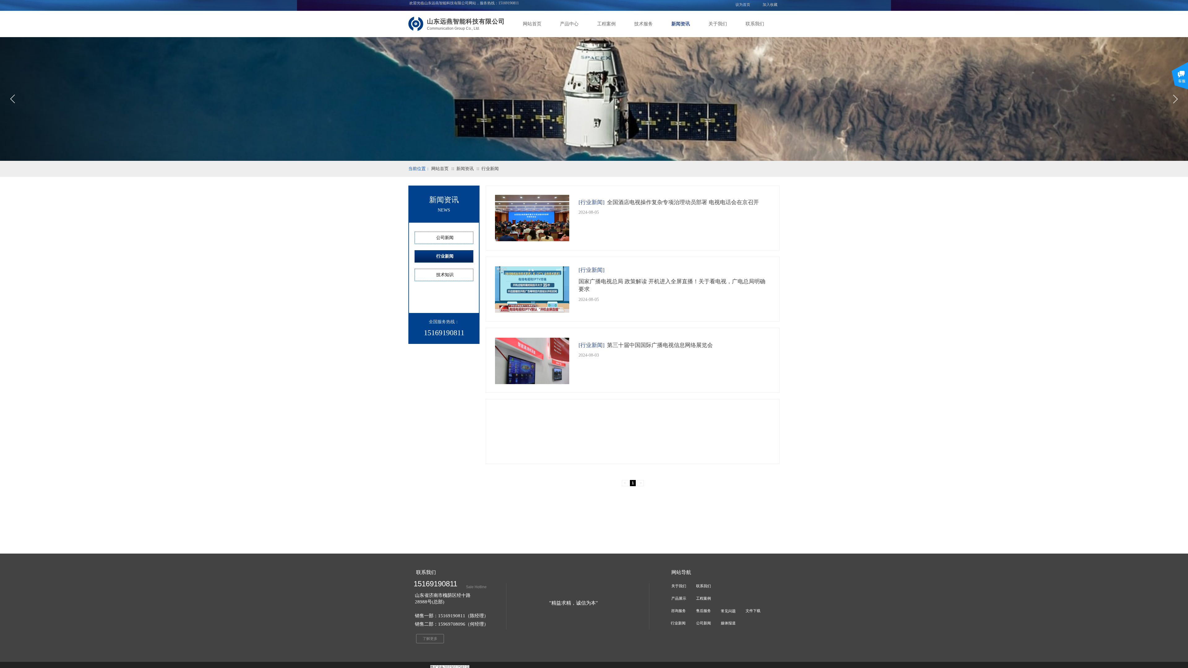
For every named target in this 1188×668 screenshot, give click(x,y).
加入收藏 (770, 4)
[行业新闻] (592, 202)
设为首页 (742, 4)
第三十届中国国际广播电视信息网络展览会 (660, 345)
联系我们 (755, 23)
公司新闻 (445, 237)
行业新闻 (490, 168)
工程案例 (606, 23)
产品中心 (569, 23)
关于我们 (717, 23)
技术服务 (643, 23)
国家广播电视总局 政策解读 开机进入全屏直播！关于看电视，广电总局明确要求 (672, 285)
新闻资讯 (680, 23)
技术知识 (445, 274)
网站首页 (532, 23)
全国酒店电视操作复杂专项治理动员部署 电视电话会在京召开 (683, 202)
